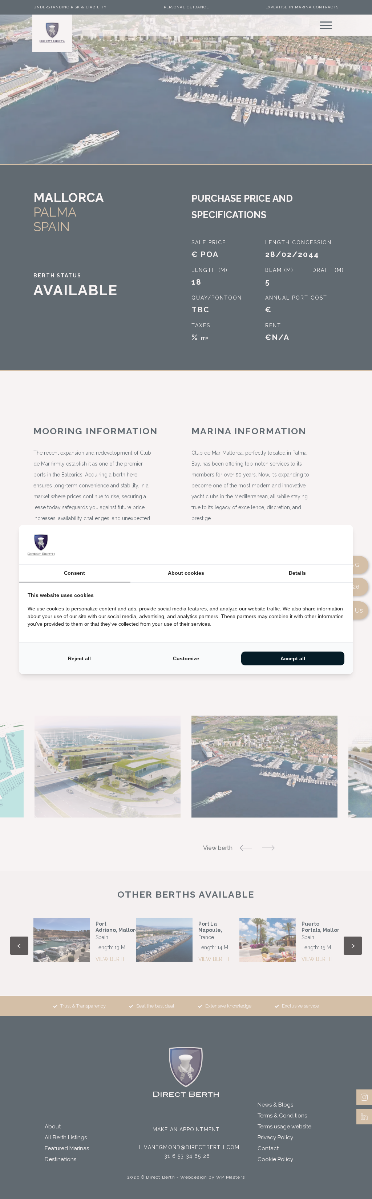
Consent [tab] (74, 573)
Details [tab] (297, 573)
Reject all (79, 658)
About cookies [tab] (186, 573)
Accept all (292, 658)
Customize (186, 658)
